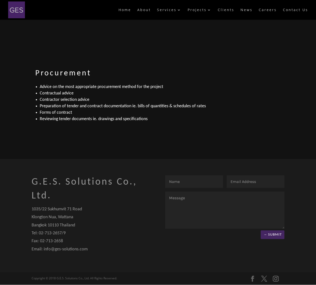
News (246, 10)
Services (167, 10)
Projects (197, 10)
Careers (268, 10)
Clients (226, 10)
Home (124, 10)
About (144, 10)
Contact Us (295, 10)
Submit (275, 235)
